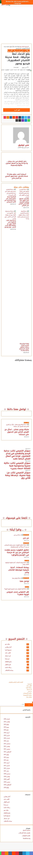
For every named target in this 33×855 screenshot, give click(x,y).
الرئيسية (27, 46)
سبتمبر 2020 (7, 782)
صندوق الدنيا (13, 50)
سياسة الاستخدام (27, 693)
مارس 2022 (7, 735)
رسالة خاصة (8, 667)
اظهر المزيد (17, 110)
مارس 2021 (7, 765)
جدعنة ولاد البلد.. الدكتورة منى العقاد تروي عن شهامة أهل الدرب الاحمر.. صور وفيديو (10, 223)
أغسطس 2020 (7, 784)
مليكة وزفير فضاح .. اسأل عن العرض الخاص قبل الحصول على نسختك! (17, 432)
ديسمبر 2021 (7, 743)
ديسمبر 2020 (7, 773)
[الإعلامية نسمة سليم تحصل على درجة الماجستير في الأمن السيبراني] (10, 195)
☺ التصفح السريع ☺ (16, 639)
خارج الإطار (8, 664)
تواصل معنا (24, 581)
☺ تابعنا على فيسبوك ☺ (16, 518)
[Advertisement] (16, 24)
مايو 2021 (6, 760)
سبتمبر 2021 (7, 749)
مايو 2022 (6, 730)
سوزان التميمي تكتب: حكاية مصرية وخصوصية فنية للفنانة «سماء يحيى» (17, 465)
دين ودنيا (7, 658)
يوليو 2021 (6, 754)
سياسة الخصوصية (27, 695)
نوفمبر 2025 (7, 721)
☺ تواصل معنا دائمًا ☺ (16, 409)
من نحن (26, 538)
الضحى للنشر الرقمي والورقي (16, 682)
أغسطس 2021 (7, 751)
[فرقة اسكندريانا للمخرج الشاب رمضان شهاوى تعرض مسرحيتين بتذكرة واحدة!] (23, 218)
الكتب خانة (8, 653)
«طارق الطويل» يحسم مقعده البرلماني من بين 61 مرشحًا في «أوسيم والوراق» (17, 552)
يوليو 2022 (6, 724)
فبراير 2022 (7, 738)
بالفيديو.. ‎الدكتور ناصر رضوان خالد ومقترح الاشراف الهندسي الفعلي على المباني (24, 202)
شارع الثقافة (8, 661)
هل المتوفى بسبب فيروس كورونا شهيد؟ (18, 593)
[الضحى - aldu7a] (5, 5)
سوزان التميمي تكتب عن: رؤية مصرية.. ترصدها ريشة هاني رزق (17, 475)
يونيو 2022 (6, 727)
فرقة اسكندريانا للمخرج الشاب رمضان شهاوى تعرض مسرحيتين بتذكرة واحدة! (24, 347)
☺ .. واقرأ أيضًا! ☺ (16, 529)
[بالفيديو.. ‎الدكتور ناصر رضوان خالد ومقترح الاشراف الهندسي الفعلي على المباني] (23, 197)
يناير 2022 (6, 741)
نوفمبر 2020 (7, 776)
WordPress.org (26, 838)
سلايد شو (22, 46)
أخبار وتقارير (8, 647)
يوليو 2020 (6, 787)
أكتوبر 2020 (7, 779)
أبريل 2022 (6, 732)
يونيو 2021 (6, 757)
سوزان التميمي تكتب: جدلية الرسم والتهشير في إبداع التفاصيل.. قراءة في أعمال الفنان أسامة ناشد (17, 455)
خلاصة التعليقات (26, 835)
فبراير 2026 (7, 719)
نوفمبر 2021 (7, 746)
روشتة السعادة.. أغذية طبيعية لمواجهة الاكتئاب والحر (18, 570)
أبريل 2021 (6, 762)
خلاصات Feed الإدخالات (24, 833)
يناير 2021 (6, 771)
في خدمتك (8, 655)
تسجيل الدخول (26, 830)
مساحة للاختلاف (9, 670)
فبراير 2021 (7, 768)
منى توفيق (24, 67)
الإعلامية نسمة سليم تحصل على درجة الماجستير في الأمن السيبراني (10, 199)
